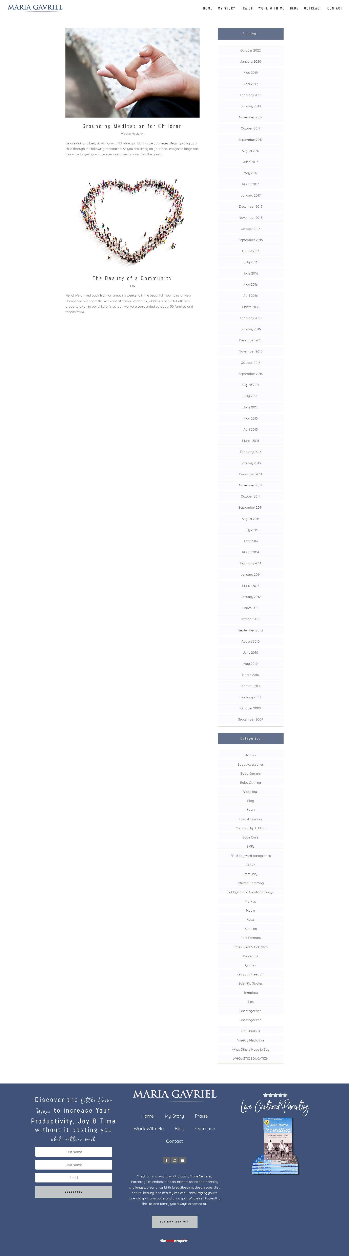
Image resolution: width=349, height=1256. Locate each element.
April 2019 (250, 84)
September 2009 (250, 719)
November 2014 (250, 485)
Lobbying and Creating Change (250, 892)
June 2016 (250, 273)
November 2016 (250, 218)
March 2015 (250, 441)
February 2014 (250, 563)
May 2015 (251, 418)
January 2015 (251, 463)
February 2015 (250, 452)
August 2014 (251, 519)
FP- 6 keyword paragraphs (250, 856)
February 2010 (250, 686)
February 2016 (250, 318)
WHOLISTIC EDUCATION (251, 1058)
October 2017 (250, 128)
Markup (250, 901)
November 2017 (250, 117)
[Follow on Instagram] (174, 1160)
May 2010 (250, 664)
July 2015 (251, 396)
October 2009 (250, 708)
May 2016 (251, 284)
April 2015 (250, 429)
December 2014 (250, 474)
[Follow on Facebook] (166, 1160)
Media (250, 910)
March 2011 (250, 608)
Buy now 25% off (174, 1221)
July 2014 (251, 530)
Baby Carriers (250, 773)
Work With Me (271, 9)
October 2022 (250, 50)
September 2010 (250, 630)
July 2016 (251, 262)
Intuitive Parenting (251, 883)
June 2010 (250, 652)
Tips (250, 1002)
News (250, 919)
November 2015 (250, 351)
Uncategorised (251, 1011)
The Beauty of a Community (132, 278)
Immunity (251, 874)
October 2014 (250, 496)
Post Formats (251, 938)
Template (251, 993)
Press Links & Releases (250, 947)
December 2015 (250, 340)
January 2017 (251, 195)
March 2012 (250, 586)
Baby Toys (251, 792)
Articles (250, 755)
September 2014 (251, 507)
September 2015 (251, 374)
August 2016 (251, 251)
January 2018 (251, 106)
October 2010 (251, 619)
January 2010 (250, 697)
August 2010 (251, 641)
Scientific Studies (251, 983)
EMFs (250, 846)
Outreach (313, 9)
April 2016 (250, 295)
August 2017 (251, 151)
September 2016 (251, 240)
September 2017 (251, 140)
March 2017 (250, 184)
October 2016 (251, 229)
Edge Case (251, 837)
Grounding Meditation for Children (132, 126)
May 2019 (251, 72)
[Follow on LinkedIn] (182, 1160)
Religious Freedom (251, 974)
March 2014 (250, 552)
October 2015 (251, 363)
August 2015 (251, 385)
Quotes (250, 965)
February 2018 (250, 95)
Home (208, 9)
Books (250, 810)
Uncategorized (251, 1020)
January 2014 (251, 574)
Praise (247, 9)
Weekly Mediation (132, 133)
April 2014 (251, 541)
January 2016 (251, 329)
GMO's (250, 865)
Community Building (250, 828)
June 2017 (250, 162)
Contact (335, 9)
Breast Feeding (250, 819)
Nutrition (250, 929)
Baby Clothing (250, 783)
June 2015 (250, 407)
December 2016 (250, 206)
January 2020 (250, 61)
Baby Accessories (251, 764)
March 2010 (250, 675)
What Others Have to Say (250, 1049)
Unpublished (250, 1031)
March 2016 (250, 307)
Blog (294, 9)
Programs (250, 956)
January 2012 (251, 597)
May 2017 (251, 173)
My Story (226, 9)
